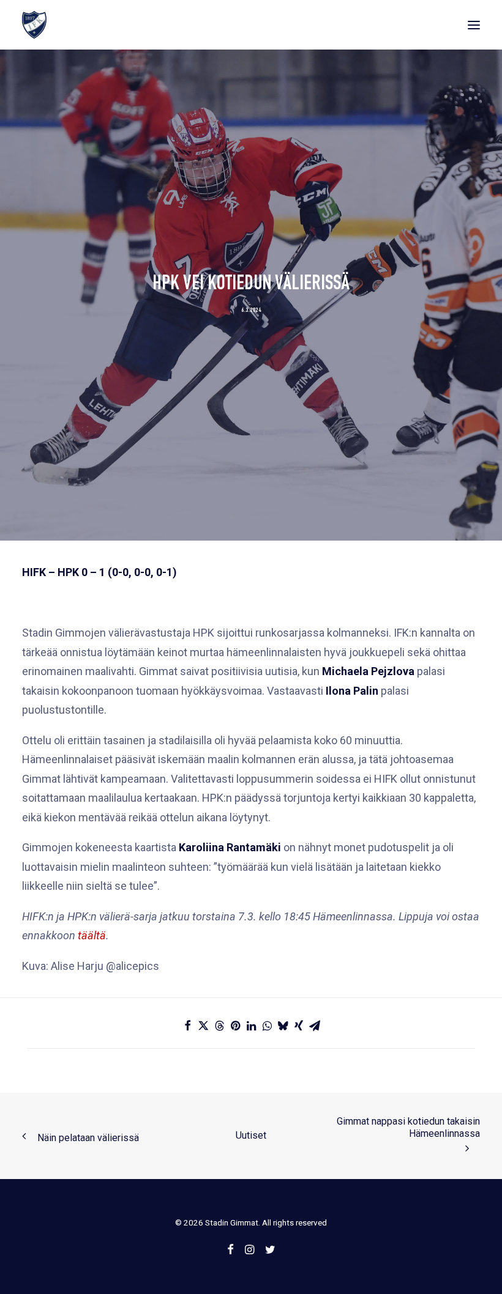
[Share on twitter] (203, 1025)
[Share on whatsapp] (267, 1025)
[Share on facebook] (187, 1025)
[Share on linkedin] (251, 1025)
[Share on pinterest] (235, 1025)
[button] (474, 25)
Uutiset (251, 1135)
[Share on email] (314, 1025)
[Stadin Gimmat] (34, 25)
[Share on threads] (219, 1025)
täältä (92, 935)
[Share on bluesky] (282, 1025)
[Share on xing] (298, 1025)
